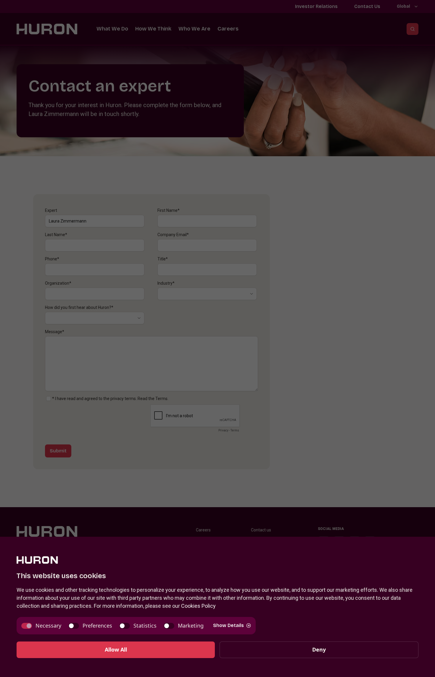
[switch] (41, 626)
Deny (319, 649)
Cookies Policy (198, 606)
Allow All (116, 649)
